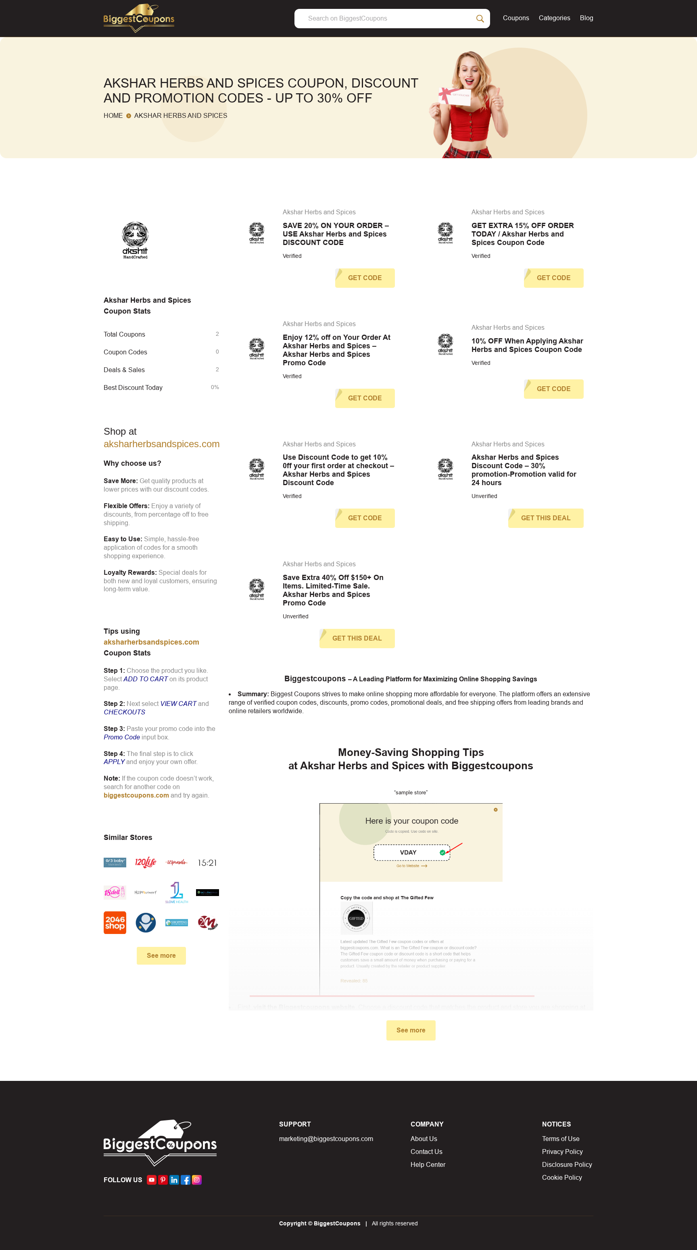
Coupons (516, 18)
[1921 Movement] (145, 892)
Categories (554, 18)
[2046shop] (115, 922)
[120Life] (145, 862)
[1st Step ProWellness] (207, 892)
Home (113, 115)
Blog (586, 18)
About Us (424, 1138)
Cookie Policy (562, 1177)
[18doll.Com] (115, 892)
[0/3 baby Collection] (115, 862)
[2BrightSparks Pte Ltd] (145, 922)
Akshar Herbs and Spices (319, 212)
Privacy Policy (562, 1151)
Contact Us (426, 1151)
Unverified (484, 496)
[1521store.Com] (207, 862)
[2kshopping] (176, 922)
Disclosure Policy (567, 1164)
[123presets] (176, 862)
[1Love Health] (176, 892)
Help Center (428, 1164)
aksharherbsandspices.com (162, 443)
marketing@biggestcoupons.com (326, 1138)
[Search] (480, 19)
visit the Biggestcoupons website (304, 1007)
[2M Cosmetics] (207, 922)
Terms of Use (561, 1138)
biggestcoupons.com (136, 795)
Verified (292, 256)
